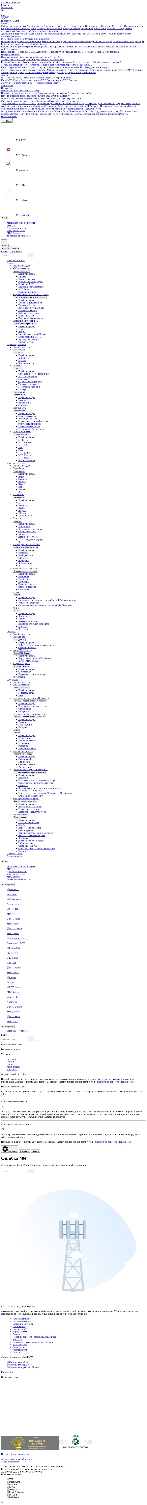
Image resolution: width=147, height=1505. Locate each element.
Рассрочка (58, 98)
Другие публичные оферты (34, 114)
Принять (35, 1151)
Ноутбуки (43, 67)
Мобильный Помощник (46, 106)
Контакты (17, 1339)
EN (5, 1035)
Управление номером (11, 101)
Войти (4, 246)
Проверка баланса (72, 98)
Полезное (5, 41)
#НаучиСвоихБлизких (117, 46)
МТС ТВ (49, 52)
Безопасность (7, 46)
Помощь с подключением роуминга (18, 96)
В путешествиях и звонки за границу (19, 28)
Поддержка (7, 88)
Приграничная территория (45, 31)
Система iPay (25, 83)
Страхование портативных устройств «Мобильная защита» (38, 70)
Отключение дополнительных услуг (102, 103)
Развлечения (7, 44)
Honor (46, 57)
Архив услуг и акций (104, 33)
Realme (53, 57)
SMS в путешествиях (28, 313)
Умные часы (16, 62)
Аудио (69, 62)
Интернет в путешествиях (93, 28)
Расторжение (73, 101)
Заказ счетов (46, 98)
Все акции (91, 72)
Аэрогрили (70, 65)
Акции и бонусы (35, 26)
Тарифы (22, 26)
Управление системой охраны (67, 46)
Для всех (12, 72)
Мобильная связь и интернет (21, 223)
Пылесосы (34, 65)
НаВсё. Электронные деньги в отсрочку (34, 77)
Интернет (64, 96)
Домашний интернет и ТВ (14, 33)
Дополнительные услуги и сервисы (18, 103)
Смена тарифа (29, 101)
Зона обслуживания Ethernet (56, 33)
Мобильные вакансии (123, 41)
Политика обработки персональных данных (34, 1337)
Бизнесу (5, 5)
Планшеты (33, 67)
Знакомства (19, 44)
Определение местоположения (26, 41)
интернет (11, 1059)
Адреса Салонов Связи (57, 111)
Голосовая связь (26, 90)
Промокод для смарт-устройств (61, 72)
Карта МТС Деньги (10, 80)
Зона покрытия (76, 111)
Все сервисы (7, 884)
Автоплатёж (7, 85)
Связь (4, 23)
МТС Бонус (118, 26)
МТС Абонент (38, 52)
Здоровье (65, 41)
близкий (11, 1061)
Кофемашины (83, 65)
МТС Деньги (71, 52)
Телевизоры (7, 59)
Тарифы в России (71, 28)
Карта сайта (7, 1372)
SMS (36, 90)
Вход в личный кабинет (39, 108)
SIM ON (41, 111)
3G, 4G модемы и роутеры (106, 62)
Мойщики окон (47, 65)
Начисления (15, 98)
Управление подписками (19, 236)
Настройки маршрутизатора (87, 108)
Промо (21, 72)
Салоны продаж (15, 856)
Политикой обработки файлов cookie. (116, 1082)
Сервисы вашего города (82, 41)
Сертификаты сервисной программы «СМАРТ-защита (115, 70)
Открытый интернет (134, 26)
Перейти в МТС (77, 26)
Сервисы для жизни (11, 36)
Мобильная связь (9, 26)
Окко (61, 52)
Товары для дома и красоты (14, 65)
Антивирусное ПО (42, 46)
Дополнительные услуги (56, 26)
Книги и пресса (41, 39)
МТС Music (96, 52)
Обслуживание (8, 111)
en (5, 10)
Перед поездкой (23, 31)
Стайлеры (60, 65)
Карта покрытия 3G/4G (81, 33)
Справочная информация (125, 106)
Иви (56, 52)
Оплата (4, 98)
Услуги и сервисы (10, 83)
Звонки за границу (116, 28)
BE (2, 1035)
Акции (38, 33)
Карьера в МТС (20, 1331)
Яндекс (36, 59)
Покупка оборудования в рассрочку (102, 111)
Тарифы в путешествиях (50, 28)
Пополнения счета (30, 98)
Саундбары (103, 67)
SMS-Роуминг (52, 96)
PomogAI (139, 41)
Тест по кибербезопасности (31, 429)
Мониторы (54, 67)
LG (15, 59)
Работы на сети (55, 114)
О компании (7, 7)
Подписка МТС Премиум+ (98, 26)
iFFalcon (45, 59)
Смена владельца (57, 101)
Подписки (42, 103)
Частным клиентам (10, 2)
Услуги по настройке (77, 70)
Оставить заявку (123, 33)
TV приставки (57, 59)
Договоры (15, 114)
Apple (16, 57)
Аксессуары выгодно (35, 72)
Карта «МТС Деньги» (66, 80)
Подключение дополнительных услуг (65, 103)
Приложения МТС (10, 52)
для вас (10, 1064)
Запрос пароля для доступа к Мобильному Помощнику (85, 106)
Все (59, 57)
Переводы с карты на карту (46, 83)
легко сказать (13, 1067)
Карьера (5, 15)
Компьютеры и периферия (14, 67)
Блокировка (43, 101)
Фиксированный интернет (14, 108)
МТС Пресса (84, 52)
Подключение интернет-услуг (52, 93)
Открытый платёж (63, 77)
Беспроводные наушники (35, 62)
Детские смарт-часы (83, 62)
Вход (4, 218)
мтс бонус (12, 1069)
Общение (43, 44)
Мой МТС (25, 52)
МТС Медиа (7, 39)
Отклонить (24, 1151)
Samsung (24, 57)
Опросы (124, 114)
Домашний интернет (17, 228)
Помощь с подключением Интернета (19, 93)
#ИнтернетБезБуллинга (94, 46)
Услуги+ (81, 72)
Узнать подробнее (10, 1461)
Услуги (31, 33)
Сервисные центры (72, 114)
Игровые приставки (70, 67)
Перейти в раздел (21, 265)
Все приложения (111, 52)
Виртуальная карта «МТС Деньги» (38, 80)
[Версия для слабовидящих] (3, 13)
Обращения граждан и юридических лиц (33, 1342)
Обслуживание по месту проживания (101, 114)
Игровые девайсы (89, 67)
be (2, 10)
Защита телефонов (24, 46)
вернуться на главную (46, 1165)
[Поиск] (30, 255)
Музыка (29, 39)
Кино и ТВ (19, 39)
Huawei (32, 57)
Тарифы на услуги (103, 41)
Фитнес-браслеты (57, 62)
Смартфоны (7, 57)
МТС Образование (51, 41)
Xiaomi (39, 57)
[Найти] (31, 1038)
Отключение (74, 93)
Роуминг (41, 96)
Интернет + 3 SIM (10, 21)
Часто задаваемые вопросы (31, 835)
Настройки (86, 93)
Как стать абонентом (27, 111)
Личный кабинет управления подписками (39, 788)
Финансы (6, 75)
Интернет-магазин (10, 54)
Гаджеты (5, 62)
